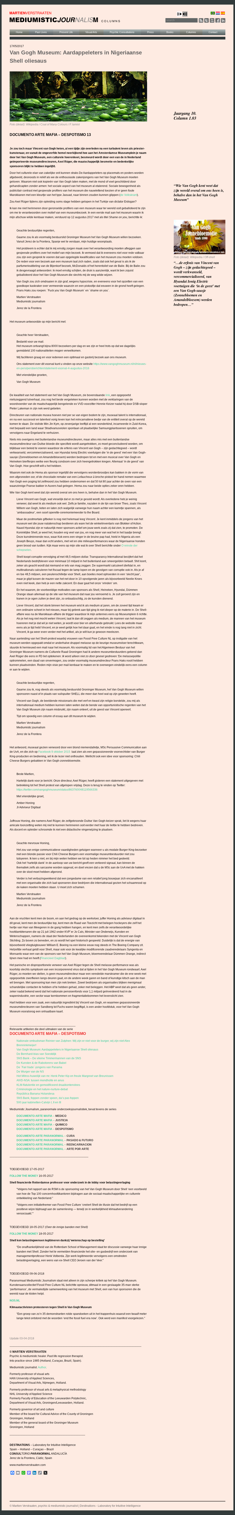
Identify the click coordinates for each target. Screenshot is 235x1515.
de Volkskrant (128, 195)
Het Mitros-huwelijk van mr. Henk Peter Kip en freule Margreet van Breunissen (65, 1076)
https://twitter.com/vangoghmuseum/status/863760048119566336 (57, 789)
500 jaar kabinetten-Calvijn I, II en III (39, 1102)
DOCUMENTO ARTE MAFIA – (36, 1116)
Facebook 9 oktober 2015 (54, 751)
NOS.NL (15, 1300)
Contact (213, 32)
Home (19, 32)
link (108, 395)
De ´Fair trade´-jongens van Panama (39, 1067)
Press (150, 32)
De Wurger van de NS (30, 1071)
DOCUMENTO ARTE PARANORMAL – (41, 1136)
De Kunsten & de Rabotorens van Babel (41, 1062)
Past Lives (41, 32)
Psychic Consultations (122, 32)
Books (169, 32)
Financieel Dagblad (53, 958)
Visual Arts (91, 32)
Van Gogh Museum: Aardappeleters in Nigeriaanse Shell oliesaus (57, 1049)
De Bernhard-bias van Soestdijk (36, 1054)
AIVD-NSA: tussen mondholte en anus (40, 1080)
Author (42, 1367)
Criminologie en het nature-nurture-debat (42, 1089)
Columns (191, 32)
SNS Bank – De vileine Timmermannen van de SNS (49, 1058)
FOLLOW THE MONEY (24, 1175)
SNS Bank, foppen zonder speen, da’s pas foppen (48, 1098)
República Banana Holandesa (35, 1093)
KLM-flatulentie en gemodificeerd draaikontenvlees (48, 1085)
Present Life (66, 32)
